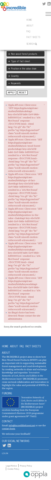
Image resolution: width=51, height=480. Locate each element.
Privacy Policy (26, 465)
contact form (8, 428)
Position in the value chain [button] (23, 68)
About (29, 25)
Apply (11, 92)
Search (30, 44)
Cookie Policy (13, 468)
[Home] (13, 6)
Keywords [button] (16, 83)
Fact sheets (33, 37)
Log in (5, 453)
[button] (44, 104)
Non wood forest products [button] (24, 54)
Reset (22, 92)
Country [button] (15, 76)
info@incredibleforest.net (22, 425)
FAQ (28, 31)
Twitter (44, 4)
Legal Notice (11, 465)
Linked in (49, 4)
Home (29, 20)
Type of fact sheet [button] (20, 61)
